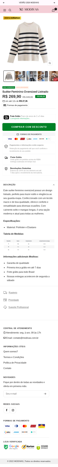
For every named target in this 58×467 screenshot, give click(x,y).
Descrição (9, 185)
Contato (7, 368)
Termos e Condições (13, 357)
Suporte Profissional (18, 307)
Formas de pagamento (17, 105)
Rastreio (13, 292)
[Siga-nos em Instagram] (13, 410)
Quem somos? (10, 351)
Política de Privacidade (14, 363)
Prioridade (13, 300)
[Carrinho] (53, 10)
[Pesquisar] (10, 10)
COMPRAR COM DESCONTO (29, 127)
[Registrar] (45, 394)
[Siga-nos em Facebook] (6, 410)
